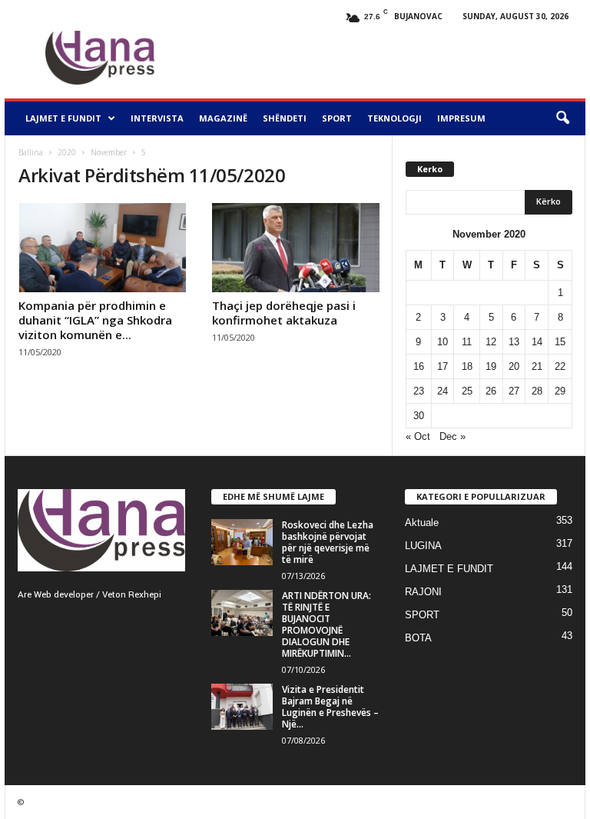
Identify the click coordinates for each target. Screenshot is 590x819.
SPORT (337, 118)
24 (442, 391)
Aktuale (422, 522)
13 (514, 342)
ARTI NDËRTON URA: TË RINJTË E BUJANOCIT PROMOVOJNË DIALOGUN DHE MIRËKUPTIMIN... (326, 624)
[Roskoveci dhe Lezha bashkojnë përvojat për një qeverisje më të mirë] (242, 542)
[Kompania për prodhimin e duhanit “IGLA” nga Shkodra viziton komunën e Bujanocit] (102, 247)
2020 (67, 152)
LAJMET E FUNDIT (63, 118)
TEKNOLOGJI (394, 118)
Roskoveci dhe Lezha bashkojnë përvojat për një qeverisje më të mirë (327, 542)
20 (514, 366)
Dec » (452, 436)
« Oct (418, 436)
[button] (562, 118)
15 (560, 342)
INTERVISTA (157, 118)
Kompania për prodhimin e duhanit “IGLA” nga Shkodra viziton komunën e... (95, 320)
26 (491, 391)
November (109, 152)
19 (491, 366)
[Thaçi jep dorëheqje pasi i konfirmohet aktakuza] (296, 247)
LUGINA (423, 545)
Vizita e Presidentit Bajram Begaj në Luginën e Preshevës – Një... (330, 707)
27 (514, 391)
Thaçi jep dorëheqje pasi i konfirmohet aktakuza (284, 313)
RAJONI (423, 592)
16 (418, 366)
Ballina (30, 152)
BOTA (418, 638)
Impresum (461, 118)
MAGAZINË (223, 118)
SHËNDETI (285, 118)
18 (467, 366)
